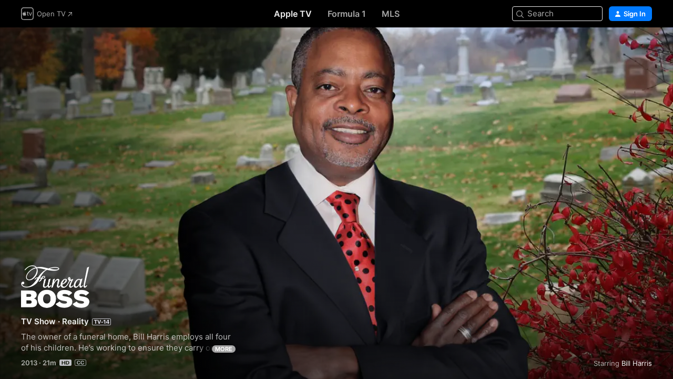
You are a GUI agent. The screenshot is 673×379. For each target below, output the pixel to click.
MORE (223, 349)
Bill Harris (636, 363)
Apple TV (293, 13)
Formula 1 (347, 13)
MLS (391, 13)
